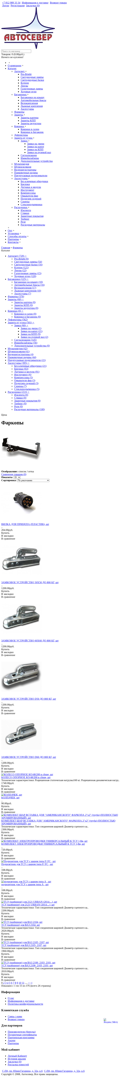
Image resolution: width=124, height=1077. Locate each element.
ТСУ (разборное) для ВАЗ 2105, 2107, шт (23, 945)
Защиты (19, 114)
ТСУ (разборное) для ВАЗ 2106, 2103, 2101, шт (27, 965)
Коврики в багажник (32, 132)
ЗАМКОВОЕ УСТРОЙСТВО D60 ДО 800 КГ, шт (28, 757)
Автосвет (19, 71)
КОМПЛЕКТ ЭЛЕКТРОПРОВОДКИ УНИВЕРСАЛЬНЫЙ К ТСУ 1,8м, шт (43, 844)
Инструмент (27, 190)
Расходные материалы (33, 224)
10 (20, 982)
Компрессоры (28, 193)
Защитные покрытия (32, 216)
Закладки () (14, 1061)
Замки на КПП (35, 149)
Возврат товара (16, 1019)
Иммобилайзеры (30, 158)
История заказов (17, 1058)
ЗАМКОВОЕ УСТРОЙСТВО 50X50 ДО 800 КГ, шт (30, 582)
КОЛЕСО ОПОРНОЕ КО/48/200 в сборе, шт (26, 777)
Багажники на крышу (32, 97)
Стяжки (25, 213)
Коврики (19, 126)
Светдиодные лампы (32, 77)
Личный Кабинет (17, 1055)
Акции (11, 1040)
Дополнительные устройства (37, 161)
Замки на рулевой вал (39, 152)
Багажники (20, 94)
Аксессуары (27, 109)
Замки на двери (35, 143)
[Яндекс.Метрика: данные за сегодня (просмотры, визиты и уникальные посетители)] (111, 1020)
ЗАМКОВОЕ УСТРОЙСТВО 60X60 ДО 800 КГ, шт (30, 640)
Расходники (21, 207)
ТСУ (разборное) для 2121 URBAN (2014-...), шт (28, 904)
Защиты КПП (28, 120)
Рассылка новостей (18, 1064)
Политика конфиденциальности (25, 1004)
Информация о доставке (21, 1001)
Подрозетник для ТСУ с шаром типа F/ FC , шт (27, 864)
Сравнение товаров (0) (13, 474)
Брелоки (25, 184)
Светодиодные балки (32, 80)
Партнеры (13, 1043)
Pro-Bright (26, 74)
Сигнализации (29, 155)
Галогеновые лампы (32, 88)
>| (31, 982)
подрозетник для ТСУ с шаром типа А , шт (25, 884)
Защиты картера (29, 117)
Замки (24, 140)
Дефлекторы (21, 135)
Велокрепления (29, 103)
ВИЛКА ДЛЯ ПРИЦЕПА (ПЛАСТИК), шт (25, 524)
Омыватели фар (29, 195)
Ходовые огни (28, 91)
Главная (5, 247)
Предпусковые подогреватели (30, 175)
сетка (31, 471)
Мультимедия (21, 164)
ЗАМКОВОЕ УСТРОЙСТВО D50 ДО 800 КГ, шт (28, 698)
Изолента (26, 210)
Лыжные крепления (32, 106)
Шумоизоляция (22, 166)
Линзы (24, 85)
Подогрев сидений (31, 198)
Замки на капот (35, 146)
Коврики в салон (30, 129)
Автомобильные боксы (33, 100)
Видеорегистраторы (25, 169)
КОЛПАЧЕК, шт (10, 797)
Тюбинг (25, 219)
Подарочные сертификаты (22, 1034)
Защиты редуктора (31, 123)
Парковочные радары (26, 172)
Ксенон (25, 83)
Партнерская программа (21, 1037)
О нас (11, 998)
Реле (23, 221)
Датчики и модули (31, 187)
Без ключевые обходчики (34, 181)
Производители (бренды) (22, 1031)
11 (23, 982)
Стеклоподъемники (31, 204)
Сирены (25, 201)
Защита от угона (23, 138)
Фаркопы (19, 111)
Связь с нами (15, 1016)
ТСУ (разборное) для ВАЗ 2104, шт (20, 925)
